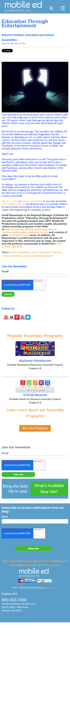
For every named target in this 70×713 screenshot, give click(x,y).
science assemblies (12, 256)
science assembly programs (38, 256)
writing (29, 229)
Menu (61, 4)
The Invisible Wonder (13, 204)
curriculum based (19, 235)
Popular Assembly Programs (35, 335)
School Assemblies (20, 252)
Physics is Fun (10, 201)
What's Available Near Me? (49, 488)
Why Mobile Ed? (29, 565)
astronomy (40, 229)
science (9, 229)
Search (50, 4)
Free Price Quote (50, 565)
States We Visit (45, 561)
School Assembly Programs (46, 252)
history (19, 229)
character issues (38, 232)
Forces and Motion (32, 201)
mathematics (19, 232)
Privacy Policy (52, 588)
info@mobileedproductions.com (19, 603)
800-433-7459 (14, 600)
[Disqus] (35, 667)
